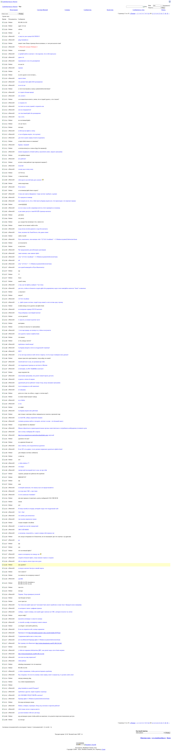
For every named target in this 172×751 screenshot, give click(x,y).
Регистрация (14, 10)
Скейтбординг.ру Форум (9, 6)
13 (155, 13)
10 (149, 13)
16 (161, 13)
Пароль (150, 7)
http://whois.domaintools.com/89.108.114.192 (31, 654)
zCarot (103, 749)
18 (165, 13)
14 (157, 13)
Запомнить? (166, 5)
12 (153, 13)
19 (167, 13)
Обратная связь (145, 738)
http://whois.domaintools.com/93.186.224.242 (49, 643)
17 (163, 13)
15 (159, 13)
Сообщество (87, 10)
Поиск (163, 10)
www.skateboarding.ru (159, 738)
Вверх (169, 738)
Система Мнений (42, 10)
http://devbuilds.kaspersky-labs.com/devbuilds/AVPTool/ (44, 633)
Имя (149, 5)
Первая (132, 13)
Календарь (110, 10)
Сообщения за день (138, 10)
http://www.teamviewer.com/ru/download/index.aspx (33, 435)
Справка (67, 10)
